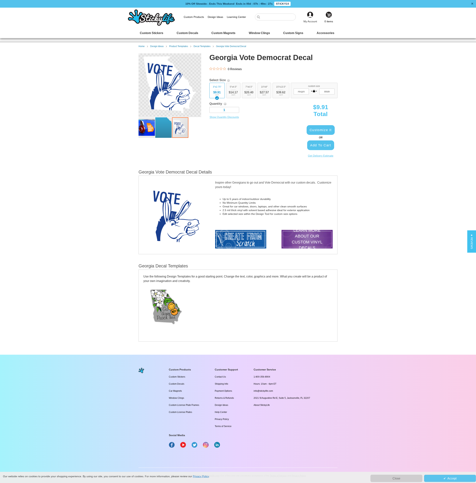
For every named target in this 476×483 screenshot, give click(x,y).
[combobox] (277, 17)
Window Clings (176, 398)
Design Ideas (157, 46)
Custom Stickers (177, 377)
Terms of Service (223, 426)
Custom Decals (176, 384)
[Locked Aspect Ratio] (314, 91)
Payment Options (223, 391)
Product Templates (178, 46)
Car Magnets (175, 391)
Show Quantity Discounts (224, 116)
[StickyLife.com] (151, 24)
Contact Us (220, 377)
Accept (451, 478)
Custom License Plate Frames (184, 405)
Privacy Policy (222, 419)
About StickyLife (262, 405)
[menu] (238, 33)
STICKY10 (282, 3)
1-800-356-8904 (262, 377)
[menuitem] (151, 33)
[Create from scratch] (240, 239)
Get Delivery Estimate (320, 155)
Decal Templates (202, 46)
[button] (147, 127)
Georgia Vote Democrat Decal (231, 46)
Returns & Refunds (224, 398)
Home (142, 46)
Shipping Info (221, 384)
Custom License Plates (180, 412)
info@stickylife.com (263, 391)
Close (396, 478)
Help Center (221, 412)
